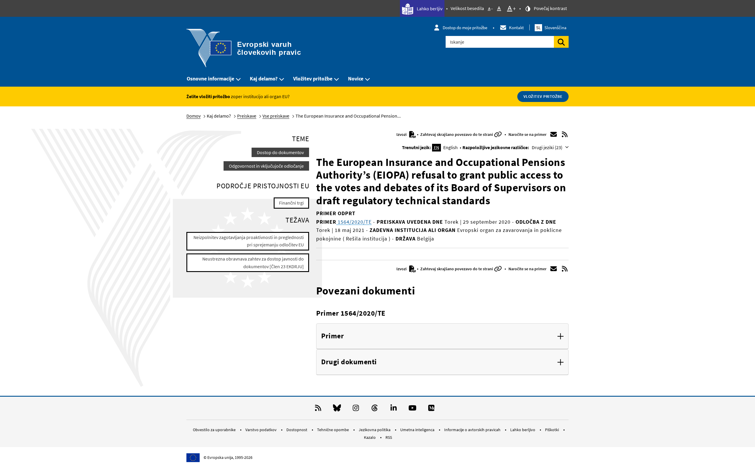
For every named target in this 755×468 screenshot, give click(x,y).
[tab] (442, 336)
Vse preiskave (275, 116)
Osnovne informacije (210, 78)
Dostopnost (297, 429)
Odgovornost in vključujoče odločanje (266, 166)
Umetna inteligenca (417, 429)
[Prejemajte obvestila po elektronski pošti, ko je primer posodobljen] (553, 134)
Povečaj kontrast (550, 8)
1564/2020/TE (354, 221)
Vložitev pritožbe (312, 78)
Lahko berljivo (523, 429)
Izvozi (402, 134)
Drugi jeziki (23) (547, 147)
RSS (388, 437)
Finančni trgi (291, 203)
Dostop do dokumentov (280, 152)
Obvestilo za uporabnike (215, 429)
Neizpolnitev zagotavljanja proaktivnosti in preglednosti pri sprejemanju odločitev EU (248, 241)
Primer (332, 336)
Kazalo (370, 437)
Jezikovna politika (375, 429)
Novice (355, 78)
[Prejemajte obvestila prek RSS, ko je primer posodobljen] (565, 134)
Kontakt (516, 27)
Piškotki (552, 429)
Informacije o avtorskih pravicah (472, 429)
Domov (193, 116)
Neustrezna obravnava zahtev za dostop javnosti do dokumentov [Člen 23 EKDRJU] (253, 262)
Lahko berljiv (429, 8)
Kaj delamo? (264, 78)
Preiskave (246, 116)
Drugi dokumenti (349, 362)
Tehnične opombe (333, 429)
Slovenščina (551, 27)
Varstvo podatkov (261, 429)
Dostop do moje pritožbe (465, 27)
